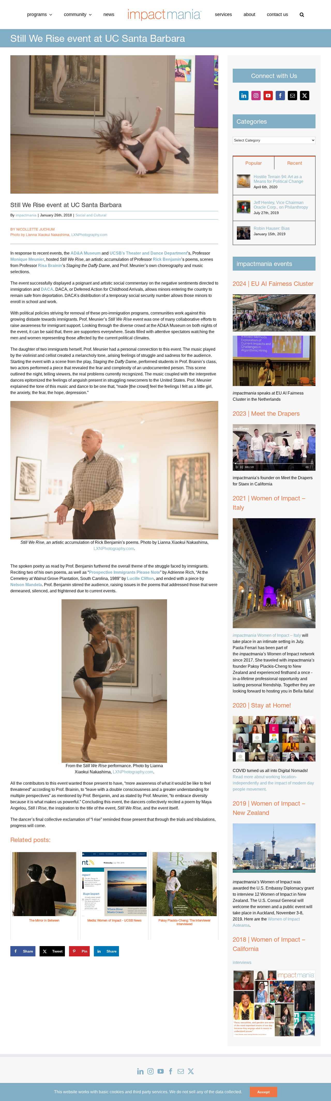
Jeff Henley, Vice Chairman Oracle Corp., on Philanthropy (281, 204)
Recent (294, 163)
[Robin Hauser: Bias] (243, 229)
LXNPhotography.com (89, 235)
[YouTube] (268, 95)
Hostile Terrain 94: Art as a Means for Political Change (278, 179)
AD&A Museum (86, 253)
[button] (280, 14)
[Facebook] (280, 95)
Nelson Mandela (26, 585)
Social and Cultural (91, 215)
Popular (253, 163)
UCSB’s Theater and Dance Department (148, 253)
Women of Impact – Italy (267, 635)
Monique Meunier (27, 259)
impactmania (26, 215)
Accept (263, 1092)
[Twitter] (304, 95)
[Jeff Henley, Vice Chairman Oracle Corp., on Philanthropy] (243, 203)
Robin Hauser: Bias (272, 228)
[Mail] (292, 95)
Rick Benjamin (167, 259)
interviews (242, 962)
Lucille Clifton (140, 578)
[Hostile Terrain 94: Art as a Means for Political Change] (243, 177)
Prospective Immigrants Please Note (124, 572)
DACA (47, 289)
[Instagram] (256, 95)
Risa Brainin (50, 265)
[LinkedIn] (244, 95)
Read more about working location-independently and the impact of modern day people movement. (273, 783)
